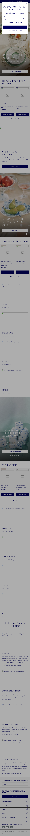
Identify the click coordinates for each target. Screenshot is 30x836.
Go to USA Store (15, 27)
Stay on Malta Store (15, 22)
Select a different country (15, 30)
